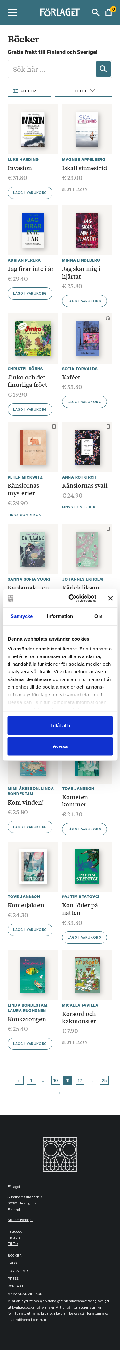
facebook (15, 1232)
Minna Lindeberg (81, 260)
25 (104, 1081)
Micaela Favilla (80, 1005)
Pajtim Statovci (81, 896)
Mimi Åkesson (23, 788)
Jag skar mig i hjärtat (81, 272)
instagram (16, 1238)
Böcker (15, 1256)
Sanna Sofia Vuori (29, 579)
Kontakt (16, 1287)
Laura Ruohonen (27, 1010)
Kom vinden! (26, 802)
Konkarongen (27, 1018)
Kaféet (71, 376)
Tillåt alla (60, 725)
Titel (81, 91)
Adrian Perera (24, 260)
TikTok (13, 1244)
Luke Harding (23, 159)
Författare (19, 1272)
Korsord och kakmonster (79, 1017)
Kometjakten (26, 904)
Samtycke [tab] (22, 616)
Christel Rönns (25, 368)
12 (80, 1081)
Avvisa (60, 746)
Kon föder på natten (80, 908)
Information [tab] (60, 616)
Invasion (20, 167)
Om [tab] (98, 616)
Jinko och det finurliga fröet (27, 380)
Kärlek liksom (81, 587)
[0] (108, 12)
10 (55, 1081)
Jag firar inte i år (31, 268)
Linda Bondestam (31, 791)
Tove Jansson (78, 788)
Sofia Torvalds (80, 368)
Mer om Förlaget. (20, 1221)
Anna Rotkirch (79, 477)
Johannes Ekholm (82, 579)
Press (13, 1279)
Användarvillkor (25, 1295)
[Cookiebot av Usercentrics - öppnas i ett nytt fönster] (71, 598)
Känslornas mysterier (23, 489)
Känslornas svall (85, 485)
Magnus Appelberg (84, 159)
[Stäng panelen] (110, 598)
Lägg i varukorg (30, 193)
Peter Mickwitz (25, 477)
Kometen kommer (75, 800)
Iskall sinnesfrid (84, 167)
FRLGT (13, 1264)
